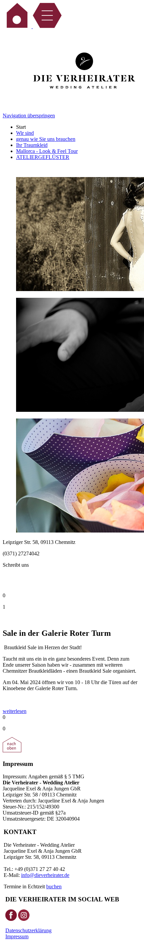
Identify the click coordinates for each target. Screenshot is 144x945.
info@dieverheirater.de (45, 875)
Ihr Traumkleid (32, 145)
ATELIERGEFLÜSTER (42, 157)
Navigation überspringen (29, 115)
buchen (54, 886)
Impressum (16, 936)
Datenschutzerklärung (28, 930)
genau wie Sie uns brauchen (45, 139)
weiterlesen (14, 711)
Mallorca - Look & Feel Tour (47, 151)
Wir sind (25, 133)
